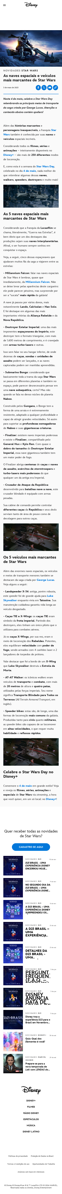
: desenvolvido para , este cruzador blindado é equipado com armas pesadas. (30, 491)
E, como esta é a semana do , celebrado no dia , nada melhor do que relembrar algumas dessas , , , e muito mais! (30, 173)
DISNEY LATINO (31, 1131)
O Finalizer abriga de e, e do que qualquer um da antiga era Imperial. (30, 471)
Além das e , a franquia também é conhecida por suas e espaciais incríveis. (29, 132)
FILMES (31, 1107)
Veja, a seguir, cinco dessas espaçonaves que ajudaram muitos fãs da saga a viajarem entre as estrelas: (31, 262)
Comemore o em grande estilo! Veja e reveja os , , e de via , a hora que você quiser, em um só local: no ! (31, 792)
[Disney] (31, 5)
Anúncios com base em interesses (31, 1172)
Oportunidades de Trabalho (43, 1164)
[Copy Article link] (55, 87)
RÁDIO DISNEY (31, 1113)
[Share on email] (49, 87)
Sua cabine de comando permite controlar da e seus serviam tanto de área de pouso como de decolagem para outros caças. (30, 512)
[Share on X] (44, 87)
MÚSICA (31, 1125)
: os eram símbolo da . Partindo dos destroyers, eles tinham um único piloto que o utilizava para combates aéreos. (30, 623)
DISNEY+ (31, 1100)
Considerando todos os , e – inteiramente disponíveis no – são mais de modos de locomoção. (30, 153)
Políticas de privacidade (18, 1156)
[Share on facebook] (38, 87)
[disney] (31, 1090)
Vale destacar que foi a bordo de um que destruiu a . (29, 666)
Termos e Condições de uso (18, 1164)
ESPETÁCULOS (31, 1119)
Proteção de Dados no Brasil (42, 1156)
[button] (4, 5)
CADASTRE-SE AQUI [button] (31, 847)
